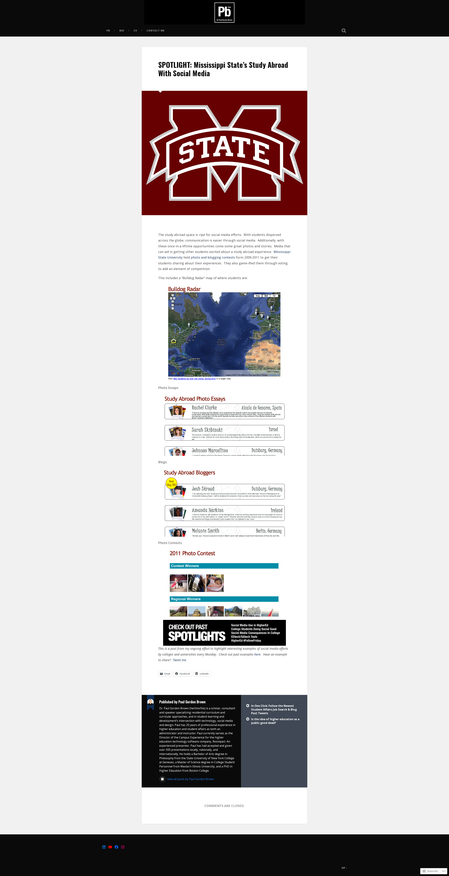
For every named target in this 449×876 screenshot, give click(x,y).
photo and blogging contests (213, 257)
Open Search (343, 31)
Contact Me (156, 30)
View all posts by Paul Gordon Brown (190, 779)
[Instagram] (123, 847)
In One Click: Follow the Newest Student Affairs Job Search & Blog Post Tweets (274, 709)
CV (135, 30)
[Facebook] (116, 847)
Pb (108, 30)
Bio (121, 30)
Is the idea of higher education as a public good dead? (275, 721)
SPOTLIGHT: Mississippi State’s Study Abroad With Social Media (223, 69)
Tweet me (179, 660)
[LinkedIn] (104, 847)
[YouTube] (110, 847)
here (257, 654)
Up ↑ (344, 867)
